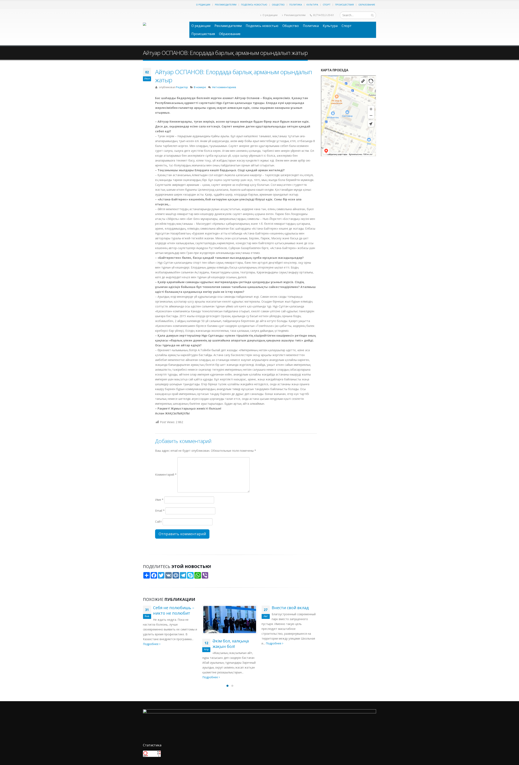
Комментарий (166, 474)
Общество (278, 4)
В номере (200, 87)
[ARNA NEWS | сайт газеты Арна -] (164, 26)
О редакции (203, 4)
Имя (159, 500)
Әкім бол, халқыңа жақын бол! (230, 643)
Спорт (326, 4)
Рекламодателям (225, 4)
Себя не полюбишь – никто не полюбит (173, 610)
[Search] (372, 15)
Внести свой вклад (290, 607)
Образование (366, 4)
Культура (312, 4)
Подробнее (151, 644)
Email (160, 510)
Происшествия (344, 4)
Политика (295, 4)
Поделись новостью (254, 4)
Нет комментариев (224, 87)
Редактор (182, 87)
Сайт (158, 521)
